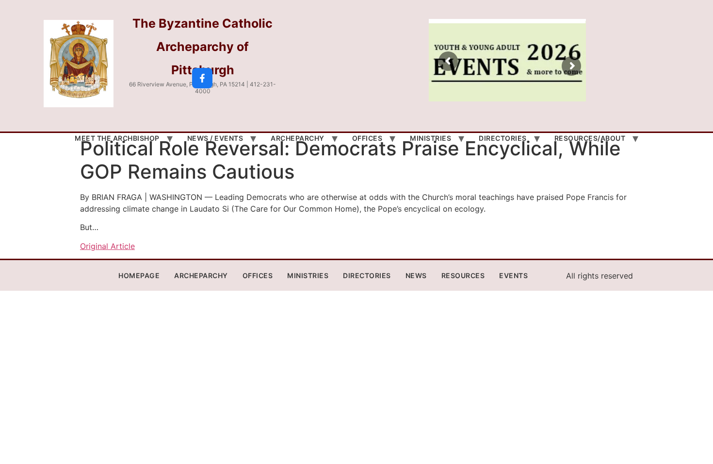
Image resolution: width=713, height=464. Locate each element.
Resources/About (590, 138)
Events (513, 275)
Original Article (107, 246)
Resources (463, 275)
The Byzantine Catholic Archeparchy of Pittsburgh (202, 46)
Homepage (139, 275)
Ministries (430, 138)
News (416, 275)
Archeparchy (297, 138)
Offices (367, 138)
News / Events (215, 138)
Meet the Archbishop (117, 138)
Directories (503, 138)
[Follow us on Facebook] (202, 78)
